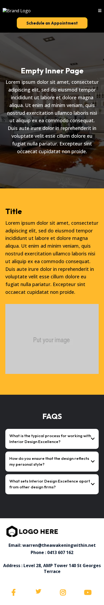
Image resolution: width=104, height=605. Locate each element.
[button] (99, 11)
